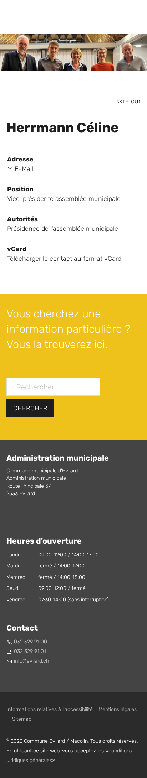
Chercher (30, 408)
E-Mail (24, 169)
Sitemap (21, 719)
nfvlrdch (32, 661)
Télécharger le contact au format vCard (64, 259)
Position (20, 189)
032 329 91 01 (30, 651)
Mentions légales (117, 709)
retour (132, 101)
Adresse (20, 159)
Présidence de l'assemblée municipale (62, 229)
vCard (16, 249)
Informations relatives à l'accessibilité (49, 709)
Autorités (22, 219)
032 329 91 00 (30, 642)
